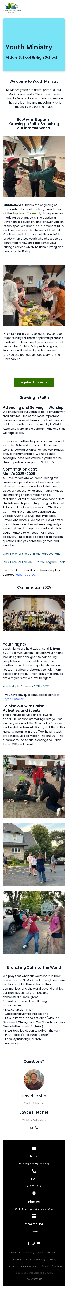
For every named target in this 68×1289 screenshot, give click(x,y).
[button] (62, 8)
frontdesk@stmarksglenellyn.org (34, 1163)
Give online (34, 1231)
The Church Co (34, 1278)
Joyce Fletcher (13, 699)
